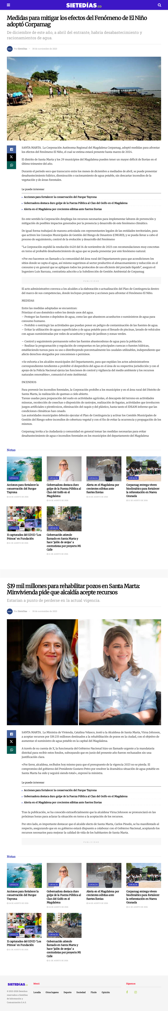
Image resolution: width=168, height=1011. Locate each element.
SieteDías (22, 48)
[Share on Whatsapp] (11, 165)
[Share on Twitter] (11, 157)
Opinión (106, 992)
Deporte (68, 992)
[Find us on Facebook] (127, 992)
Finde (94, 992)
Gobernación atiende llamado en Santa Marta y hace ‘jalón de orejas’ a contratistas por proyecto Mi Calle (64, 542)
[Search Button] (159, 5)
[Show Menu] (8, 5)
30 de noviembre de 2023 (44, 48)
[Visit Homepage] (84, 5)
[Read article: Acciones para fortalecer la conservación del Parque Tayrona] (24, 468)
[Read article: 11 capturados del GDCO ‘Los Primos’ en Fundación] (24, 518)
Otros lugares (52, 992)
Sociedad (81, 992)
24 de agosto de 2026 (18, 496)
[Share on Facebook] (11, 149)
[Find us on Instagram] (135, 992)
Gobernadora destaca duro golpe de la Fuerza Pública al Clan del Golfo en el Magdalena (75, 203)
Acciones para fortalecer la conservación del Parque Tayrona (60, 197)
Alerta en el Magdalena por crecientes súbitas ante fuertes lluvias (63, 209)
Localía (14, 478)
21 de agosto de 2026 (138, 500)
